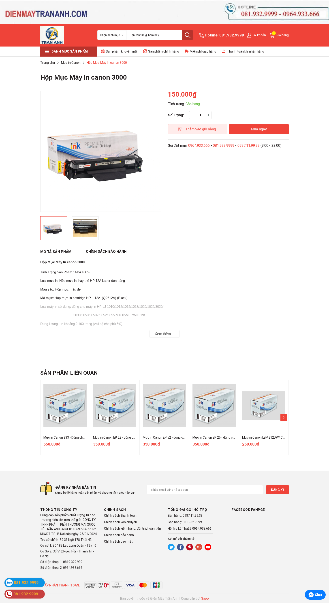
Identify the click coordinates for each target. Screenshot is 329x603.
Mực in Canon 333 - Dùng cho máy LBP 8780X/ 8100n (81, 437)
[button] (283, 418)
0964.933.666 (199, 145)
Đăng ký (277, 490)
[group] (101, 151)
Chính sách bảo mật (118, 541)
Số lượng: (176, 115)
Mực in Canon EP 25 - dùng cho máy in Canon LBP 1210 (231, 437)
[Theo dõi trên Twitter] (171, 547)
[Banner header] (164, 11)
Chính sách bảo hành (119, 535)
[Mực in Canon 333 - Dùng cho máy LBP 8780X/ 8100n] (65, 405)
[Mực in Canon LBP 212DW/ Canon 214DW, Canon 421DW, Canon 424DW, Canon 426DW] (263, 405)
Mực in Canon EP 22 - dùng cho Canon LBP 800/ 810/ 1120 (134, 437)
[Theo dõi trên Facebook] (180, 547)
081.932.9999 (231, 35)
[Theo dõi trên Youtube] (208, 547)
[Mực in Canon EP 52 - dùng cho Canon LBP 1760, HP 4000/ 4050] (164, 405)
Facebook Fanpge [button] (248, 510)
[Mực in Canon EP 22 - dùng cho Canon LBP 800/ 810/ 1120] (114, 405)
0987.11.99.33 (248, 145)
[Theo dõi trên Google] (198, 547)
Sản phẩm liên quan (69, 373)
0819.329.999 (72, 562)
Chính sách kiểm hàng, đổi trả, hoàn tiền (132, 528)
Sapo (205, 599)
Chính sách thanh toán (120, 515)
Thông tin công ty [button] (58, 510)
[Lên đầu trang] (321, 581)
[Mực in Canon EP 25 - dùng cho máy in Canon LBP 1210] (214, 405)
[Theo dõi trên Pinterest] (189, 547)
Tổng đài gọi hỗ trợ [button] (187, 510)
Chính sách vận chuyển (120, 522)
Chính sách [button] (115, 510)
